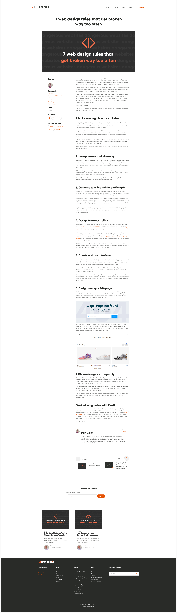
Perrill (40, 7)
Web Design (51, 102)
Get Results (141, 7)
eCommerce (51, 98)
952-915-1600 (41, 572)
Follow (125, 431)
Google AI (57, 129)
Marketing (51, 100)
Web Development (53, 104)
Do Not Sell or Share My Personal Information (88, 604)
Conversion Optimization (55, 95)
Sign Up (101, 496)
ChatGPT (51, 126)
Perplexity (60, 126)
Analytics (50, 93)
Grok (50, 129)
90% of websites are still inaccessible (88, 226)
